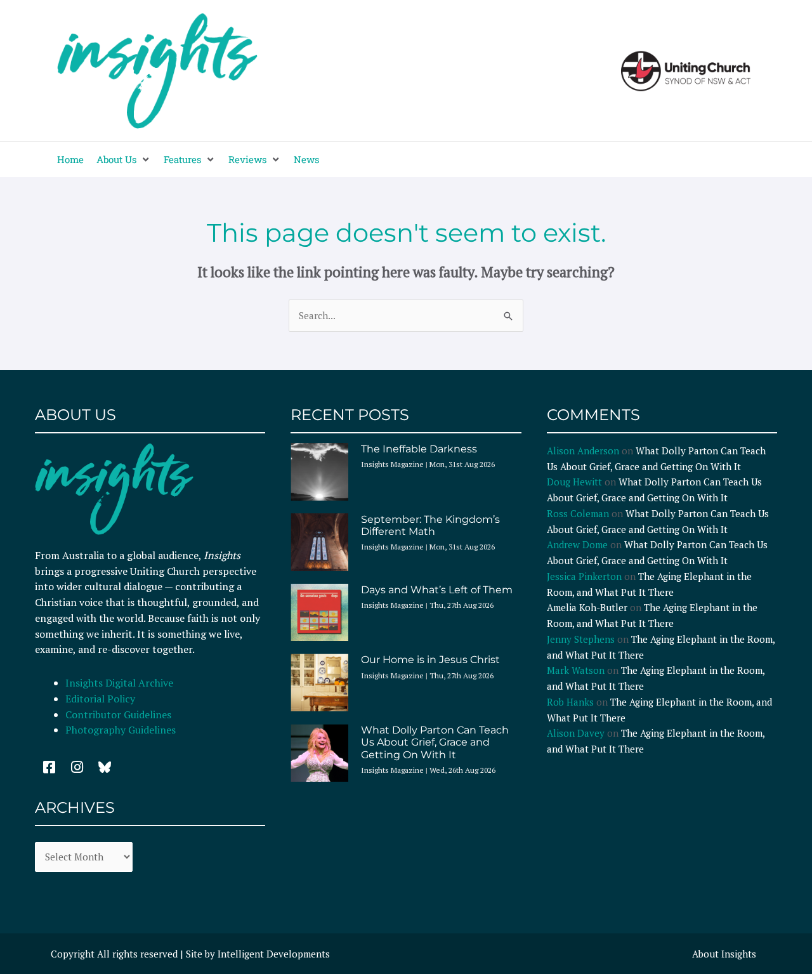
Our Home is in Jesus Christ (430, 660)
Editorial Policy (101, 699)
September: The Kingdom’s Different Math (430, 525)
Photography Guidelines (120, 730)
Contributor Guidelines (118, 714)
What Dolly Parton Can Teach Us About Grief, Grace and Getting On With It (435, 742)
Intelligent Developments (274, 953)
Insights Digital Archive (119, 683)
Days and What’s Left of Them (437, 590)
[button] (123, 159)
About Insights (724, 953)
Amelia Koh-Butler (587, 607)
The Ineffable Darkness (419, 449)
